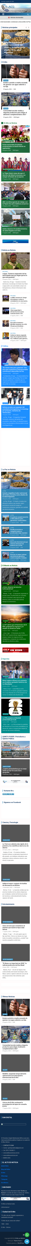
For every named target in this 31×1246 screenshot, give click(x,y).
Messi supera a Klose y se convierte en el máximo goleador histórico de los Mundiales (14, 682)
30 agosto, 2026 (6, 279)
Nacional (5, 271)
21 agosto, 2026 (6, 232)
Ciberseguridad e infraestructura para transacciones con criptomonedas (17, 312)
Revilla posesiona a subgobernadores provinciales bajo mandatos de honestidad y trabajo (19, 532)
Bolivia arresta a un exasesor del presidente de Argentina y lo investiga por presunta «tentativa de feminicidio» (15, 409)
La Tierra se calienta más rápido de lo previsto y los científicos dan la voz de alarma (15, 845)
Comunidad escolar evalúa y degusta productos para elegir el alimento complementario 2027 (15, 112)
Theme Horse (18, 1241)
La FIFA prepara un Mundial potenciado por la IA (11, 719)
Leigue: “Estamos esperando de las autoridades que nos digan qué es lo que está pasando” (14, 275)
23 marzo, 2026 (6, 849)
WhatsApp (4, 1176)
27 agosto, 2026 (6, 179)
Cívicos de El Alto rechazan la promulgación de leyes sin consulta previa (14, 1104)
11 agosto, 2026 (6, 591)
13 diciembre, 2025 (7, 887)
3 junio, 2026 (5, 722)
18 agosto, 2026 (6, 414)
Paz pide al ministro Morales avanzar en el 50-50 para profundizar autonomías (18, 325)
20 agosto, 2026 (14, 560)
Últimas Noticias (8, 997)
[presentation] (26, 27)
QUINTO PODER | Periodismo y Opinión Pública (13, 738)
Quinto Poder (6, 750)
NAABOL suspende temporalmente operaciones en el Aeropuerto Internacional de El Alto (14, 1075)
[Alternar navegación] (3, 14)
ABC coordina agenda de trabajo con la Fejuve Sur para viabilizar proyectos (15, 203)
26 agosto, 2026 (14, 535)
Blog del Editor (5, 1169)
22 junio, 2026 (6, 686)
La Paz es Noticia (9, 470)
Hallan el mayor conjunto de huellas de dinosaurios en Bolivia (14, 884)
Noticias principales (9, 27)
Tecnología (6, 840)
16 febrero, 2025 (6, 756)
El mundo (5, 583)
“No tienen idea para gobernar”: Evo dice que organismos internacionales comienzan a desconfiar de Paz (15, 369)
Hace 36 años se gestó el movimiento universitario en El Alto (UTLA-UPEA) (15, 753)
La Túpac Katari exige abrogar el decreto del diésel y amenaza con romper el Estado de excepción (13, 175)
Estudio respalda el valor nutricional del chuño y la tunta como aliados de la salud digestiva (14, 47)
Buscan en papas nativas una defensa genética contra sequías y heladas (18, 556)
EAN (15, 89)
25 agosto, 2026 (7, 89)
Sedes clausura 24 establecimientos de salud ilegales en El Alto (14, 230)
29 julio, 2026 (5, 967)
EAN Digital (17, 55)
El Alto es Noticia (10, 123)
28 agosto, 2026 (8, 55)
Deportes (5, 659)
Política (5, 346)
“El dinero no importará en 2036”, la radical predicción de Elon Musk (14, 964)
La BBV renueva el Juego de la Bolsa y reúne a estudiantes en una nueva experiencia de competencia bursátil (18, 301)
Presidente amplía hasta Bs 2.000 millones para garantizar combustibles (19, 518)
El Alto (4, 62)
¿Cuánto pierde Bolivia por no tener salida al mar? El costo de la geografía (14, 770)
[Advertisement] (15, 448)
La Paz (6, 40)
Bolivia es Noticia (9, 250)
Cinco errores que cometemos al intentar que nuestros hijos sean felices (13, 927)
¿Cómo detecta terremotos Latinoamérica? (11, 588)
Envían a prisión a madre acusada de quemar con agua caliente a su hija (15, 84)
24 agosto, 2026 (6, 206)
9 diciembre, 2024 (7, 774)
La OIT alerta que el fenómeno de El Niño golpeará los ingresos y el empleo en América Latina (14, 626)
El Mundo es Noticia (9, 566)
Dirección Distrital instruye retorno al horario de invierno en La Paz (19, 543)
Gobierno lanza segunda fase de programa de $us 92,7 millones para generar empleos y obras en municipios (19, 338)
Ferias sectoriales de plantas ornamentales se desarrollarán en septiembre (13, 146)
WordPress (21, 1243)
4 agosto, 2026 (6, 630)
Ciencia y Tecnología (10, 822)
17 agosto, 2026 (6, 1108)
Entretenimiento (8, 904)
